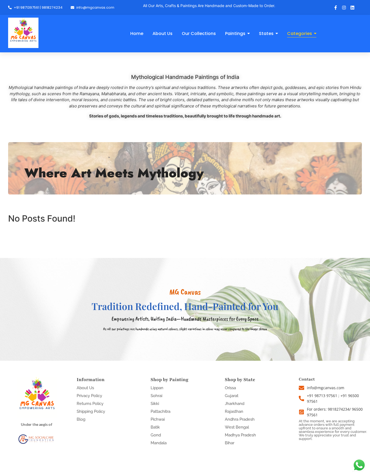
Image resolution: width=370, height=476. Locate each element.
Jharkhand (234, 403)
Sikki (155, 403)
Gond (156, 435)
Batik (155, 427)
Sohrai (156, 395)
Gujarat (231, 395)
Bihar (229, 442)
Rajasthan (234, 411)
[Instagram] (344, 7)
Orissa (230, 387)
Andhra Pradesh (240, 419)
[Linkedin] (352, 7)
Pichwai (158, 419)
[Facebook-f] (335, 7)
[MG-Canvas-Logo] (23, 33)
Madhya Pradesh (240, 435)
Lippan (157, 387)
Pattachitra (160, 411)
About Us (85, 387)
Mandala (159, 442)
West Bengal (237, 427)
